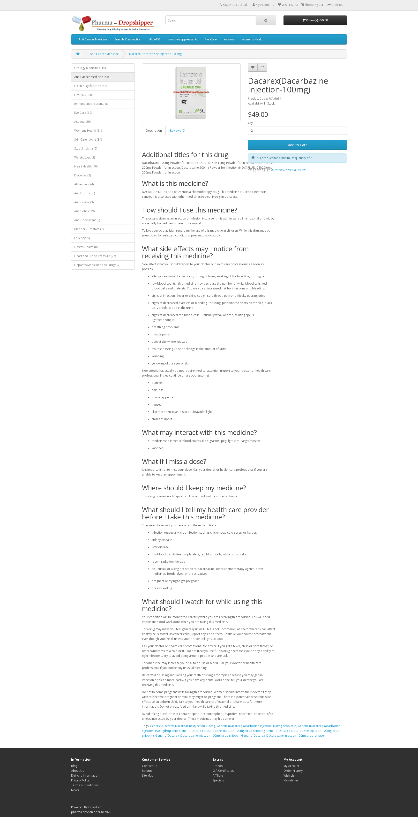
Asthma (229, 39)
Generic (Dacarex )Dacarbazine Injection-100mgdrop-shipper (283, 736)
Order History (293, 771)
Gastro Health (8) (85, 247)
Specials (218, 780)
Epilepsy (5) (82, 238)
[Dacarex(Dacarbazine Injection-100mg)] (191, 92)
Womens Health (252, 39)
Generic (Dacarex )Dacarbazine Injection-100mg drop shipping (222, 731)
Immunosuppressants (183, 39)
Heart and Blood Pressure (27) (95, 256)
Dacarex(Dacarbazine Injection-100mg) (155, 54)
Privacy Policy (80, 780)
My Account (291, 766)
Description (154, 131)
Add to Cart (297, 144)
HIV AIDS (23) (83, 95)
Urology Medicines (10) (90, 68)
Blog (74, 766)
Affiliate (218, 775)
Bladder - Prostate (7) (89, 229)
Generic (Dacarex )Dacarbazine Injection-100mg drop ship (256, 726)
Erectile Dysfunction (128, 39)
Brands (218, 766)
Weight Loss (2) (84, 157)
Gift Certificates (223, 771)
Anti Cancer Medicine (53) (91, 77)
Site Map (148, 775)
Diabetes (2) (82, 175)
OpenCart (95, 807)
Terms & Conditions (84, 785)
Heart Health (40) (85, 166)
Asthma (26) (82, 122)
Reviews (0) (177, 131)
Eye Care (211, 39)
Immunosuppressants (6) (91, 104)
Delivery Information (85, 775)
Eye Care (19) (83, 113)
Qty (250, 123)
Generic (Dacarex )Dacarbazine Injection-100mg (182, 726)
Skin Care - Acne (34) (88, 139)
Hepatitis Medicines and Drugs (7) (97, 265)
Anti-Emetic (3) (84, 202)
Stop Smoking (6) (85, 148)
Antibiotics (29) (84, 211)
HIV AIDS (154, 39)
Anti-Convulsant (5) (87, 220)
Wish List (289, 775)
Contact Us (149, 766)
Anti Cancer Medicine (93, 39)
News (75, 790)
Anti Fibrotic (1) (84, 193)
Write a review (296, 170)
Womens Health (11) (88, 131)
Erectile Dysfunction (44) (90, 86)
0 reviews (277, 170)
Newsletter (291, 780)
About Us (77, 771)
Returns (147, 771)
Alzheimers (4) (84, 184)
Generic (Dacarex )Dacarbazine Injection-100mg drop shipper (197, 736)
